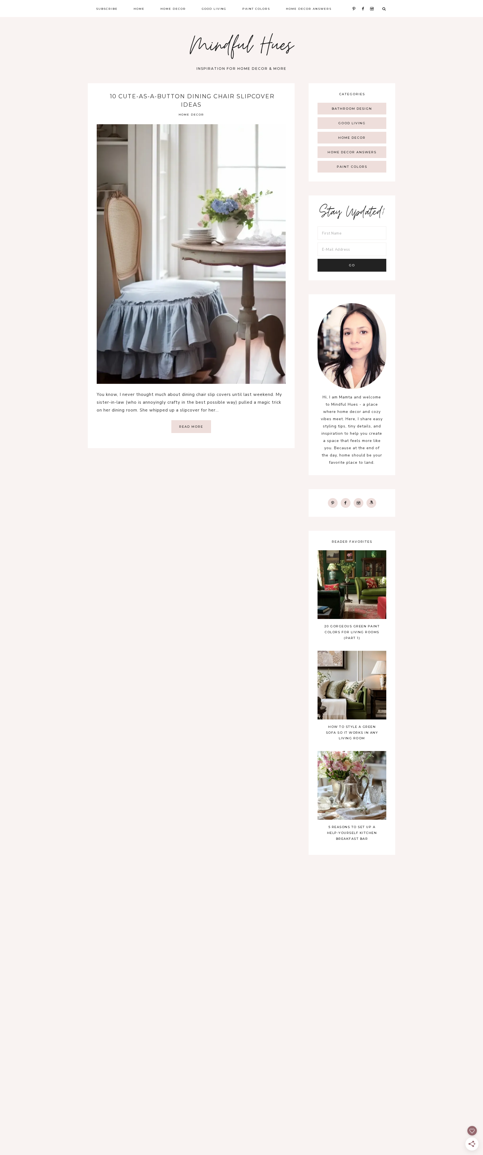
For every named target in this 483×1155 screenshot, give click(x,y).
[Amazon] (371, 503)
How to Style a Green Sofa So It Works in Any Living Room (352, 732)
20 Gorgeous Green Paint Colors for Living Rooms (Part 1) (352, 632)
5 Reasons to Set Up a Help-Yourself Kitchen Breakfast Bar (352, 833)
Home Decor (191, 114)
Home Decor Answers (352, 152)
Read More (191, 427)
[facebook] (345, 503)
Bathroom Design (352, 109)
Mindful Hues (241, 47)
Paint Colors (352, 167)
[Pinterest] (332, 503)
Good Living (352, 123)
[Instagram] (358, 503)
